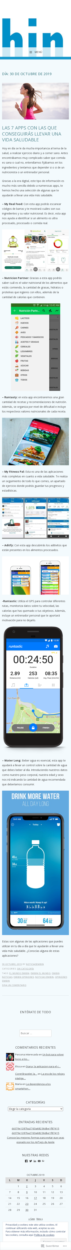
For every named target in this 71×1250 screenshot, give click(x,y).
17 (35, 1198)
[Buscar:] (35, 1033)
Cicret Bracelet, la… (26, 1073)
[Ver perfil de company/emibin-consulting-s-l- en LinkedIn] (34, 1161)
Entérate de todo (35, 1012)
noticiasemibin (35, 964)
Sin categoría (25, 968)
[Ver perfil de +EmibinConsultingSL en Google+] (43, 1161)
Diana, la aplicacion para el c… (43, 1066)
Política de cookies (44, 1235)
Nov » (40, 1218)
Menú (38, 52)
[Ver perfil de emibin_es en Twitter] (30, 1161)
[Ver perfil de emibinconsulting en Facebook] (26, 1161)
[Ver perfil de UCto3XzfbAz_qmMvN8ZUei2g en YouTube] (39, 1161)
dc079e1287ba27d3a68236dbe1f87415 (35, 1128)
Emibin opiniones (24, 977)
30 (26, 1210)
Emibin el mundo (41, 973)
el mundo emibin (19, 973)
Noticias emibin (44, 977)
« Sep (31, 1218)
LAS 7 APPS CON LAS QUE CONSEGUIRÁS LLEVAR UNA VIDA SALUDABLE (31, 134)
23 (26, 1204)
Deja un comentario (14, 985)
